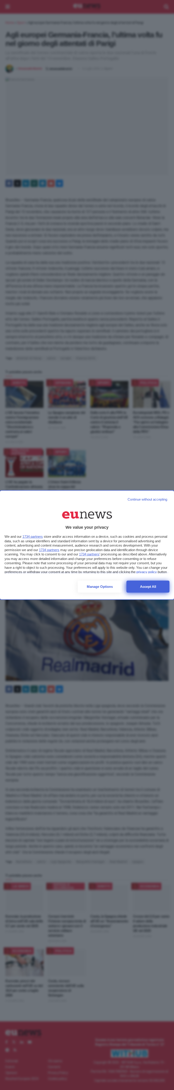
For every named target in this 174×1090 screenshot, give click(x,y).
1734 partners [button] (32, 536)
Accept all (148, 587)
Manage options (100, 587)
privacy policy (146, 572)
